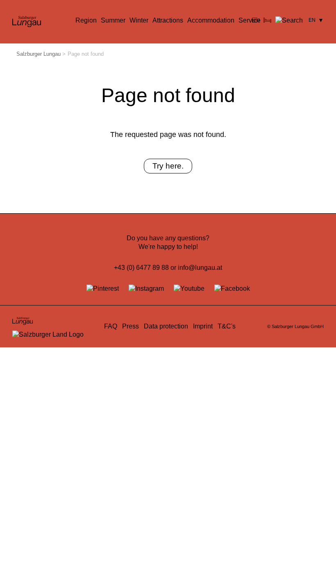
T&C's (227, 326)
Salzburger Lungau (38, 54)
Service (249, 20)
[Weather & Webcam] (255, 20)
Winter (138, 20)
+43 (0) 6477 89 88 (141, 267)
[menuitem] (86, 20)
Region (86, 20)
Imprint (203, 326)
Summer (113, 20)
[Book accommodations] (267, 20)
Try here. (168, 165)
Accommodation (210, 20)
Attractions (167, 20)
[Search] (289, 20)
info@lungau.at (200, 267)
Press (130, 326)
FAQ (110, 326)
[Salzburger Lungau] (26, 26)
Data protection (166, 326)
